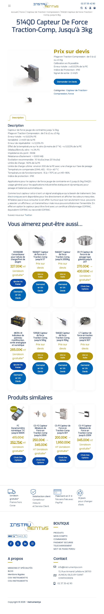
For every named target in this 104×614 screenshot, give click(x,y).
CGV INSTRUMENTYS (18, 577)
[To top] (99, 606)
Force (22, 12)
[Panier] (94, 7)
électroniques (15, 196)
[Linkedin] (25, 543)
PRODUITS (59, 532)
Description (18, 117)
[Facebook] (11, 543)
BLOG (10, 571)
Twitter (28, 215)
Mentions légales (16, 574)
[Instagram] (32, 543)
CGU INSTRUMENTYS (18, 580)
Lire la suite (40, 275)
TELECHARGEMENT (63, 545)
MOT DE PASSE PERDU (64, 548)
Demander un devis (67, 81)
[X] (18, 543)
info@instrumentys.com (70, 567)
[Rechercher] (81, 7)
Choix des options (85, 287)
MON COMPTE (60, 536)
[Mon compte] (90, 7)
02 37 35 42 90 (88, 3)
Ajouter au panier (18, 282)
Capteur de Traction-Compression (43, 12)
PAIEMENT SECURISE (63, 542)
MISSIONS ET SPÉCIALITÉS (20, 567)
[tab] (18, 117)
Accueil (14, 12)
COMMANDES (60, 539)
